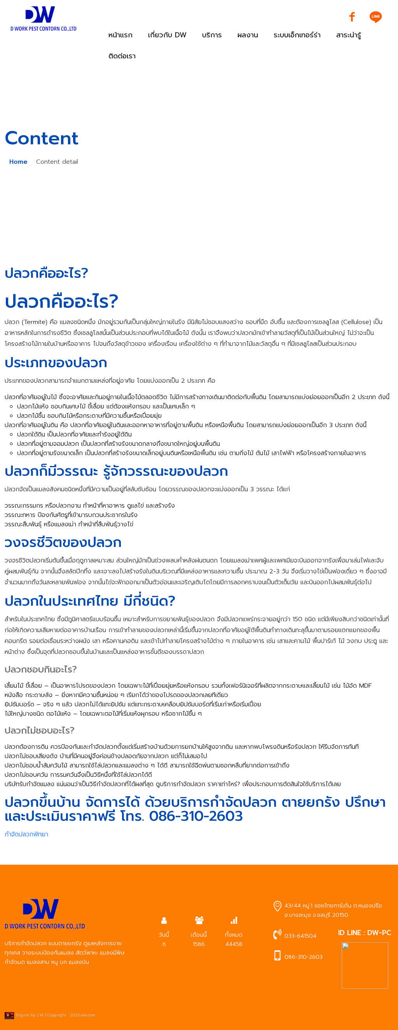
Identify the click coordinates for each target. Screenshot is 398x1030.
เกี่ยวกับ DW (167, 35)
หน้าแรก (120, 35)
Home (18, 161)
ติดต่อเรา (122, 56)
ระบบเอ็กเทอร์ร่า (297, 35)
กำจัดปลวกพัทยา (26, 834)
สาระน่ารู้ (348, 35)
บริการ (212, 35)
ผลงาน (247, 35)
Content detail (57, 161)
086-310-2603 (304, 957)
